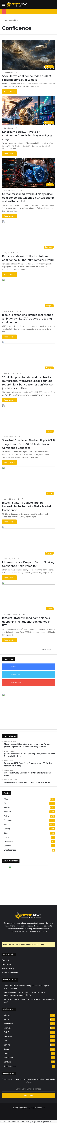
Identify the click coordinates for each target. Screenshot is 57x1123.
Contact (5, 960)
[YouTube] (30, 936)
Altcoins (7, 799)
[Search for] (53, 5)
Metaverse (8, 841)
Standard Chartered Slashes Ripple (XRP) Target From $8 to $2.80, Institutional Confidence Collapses (28, 444)
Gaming (7, 829)
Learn (6, 837)
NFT (5, 824)
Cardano (7, 846)
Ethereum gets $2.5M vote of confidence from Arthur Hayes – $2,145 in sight (27, 135)
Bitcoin (7, 803)
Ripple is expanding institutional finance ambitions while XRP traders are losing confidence (27, 318)
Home (6, 20)
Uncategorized (10, 850)
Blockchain (8, 807)
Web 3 (6, 816)
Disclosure (6, 964)
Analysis (7, 812)
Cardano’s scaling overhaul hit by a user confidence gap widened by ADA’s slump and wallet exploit (28, 197)
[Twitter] (26, 936)
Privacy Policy (8, 968)
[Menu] (3, 5)
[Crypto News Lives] (17, 4)
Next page (46, 649)
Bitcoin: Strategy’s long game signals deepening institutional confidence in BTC (26, 621)
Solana (7, 833)
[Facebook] (23, 936)
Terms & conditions (10, 972)
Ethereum (8, 820)
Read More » (9, 91)
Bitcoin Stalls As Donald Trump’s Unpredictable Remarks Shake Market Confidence (26, 506)
